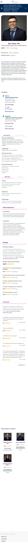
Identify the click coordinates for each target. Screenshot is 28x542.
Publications (20, 176)
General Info (7, 135)
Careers (3, 541)
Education (7, 176)
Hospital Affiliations (19, 135)
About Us (3, 536)
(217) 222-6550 (9, 104)
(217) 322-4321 (9, 123)
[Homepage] (15, 2)
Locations (4, 539)
